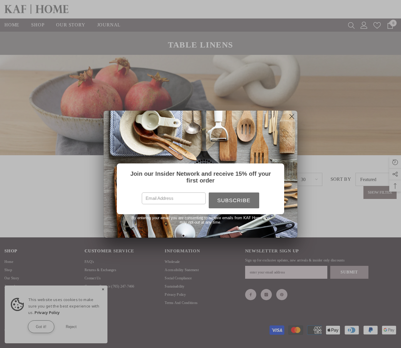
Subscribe (233, 200)
